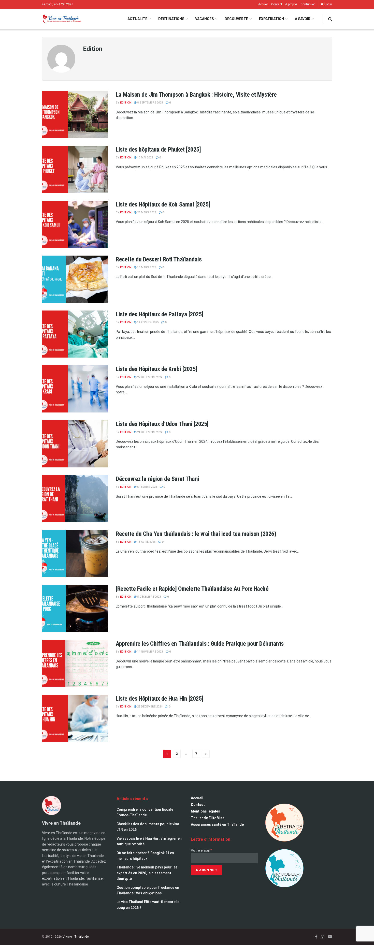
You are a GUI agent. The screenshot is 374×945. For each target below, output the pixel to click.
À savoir (302, 19)
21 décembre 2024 (149, 432)
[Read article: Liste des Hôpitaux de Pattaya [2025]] (75, 334)
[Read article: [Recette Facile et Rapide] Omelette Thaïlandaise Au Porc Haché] (75, 608)
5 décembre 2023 (148, 596)
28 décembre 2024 (149, 706)
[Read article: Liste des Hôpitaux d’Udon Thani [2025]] (75, 443)
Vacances (204, 19)
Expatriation (271, 19)
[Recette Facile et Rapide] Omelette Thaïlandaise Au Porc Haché (192, 588)
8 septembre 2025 (149, 102)
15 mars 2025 (146, 267)
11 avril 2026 (145, 541)
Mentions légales (205, 811)
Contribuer (307, 4)
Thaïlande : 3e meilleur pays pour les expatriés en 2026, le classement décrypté (147, 873)
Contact (276, 4)
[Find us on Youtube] (330, 937)
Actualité (137, 19)
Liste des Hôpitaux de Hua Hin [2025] (159, 698)
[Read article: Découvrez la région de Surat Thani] (75, 498)
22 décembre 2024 (149, 377)
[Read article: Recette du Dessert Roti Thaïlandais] (75, 279)
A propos (291, 4)
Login (328, 4)
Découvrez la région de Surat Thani (157, 478)
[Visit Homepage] (61, 18)
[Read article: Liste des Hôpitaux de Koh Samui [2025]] (75, 224)
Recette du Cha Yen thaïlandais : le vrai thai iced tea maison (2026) (196, 533)
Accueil (263, 4)
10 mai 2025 (144, 157)
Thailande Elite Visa (207, 818)
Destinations (171, 19)
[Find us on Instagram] (322, 937)
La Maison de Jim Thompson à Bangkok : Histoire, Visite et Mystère (196, 94)
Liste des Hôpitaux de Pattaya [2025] (159, 314)
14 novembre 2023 (149, 651)
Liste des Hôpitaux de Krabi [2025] (156, 369)
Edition (125, 102)
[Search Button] (330, 19)
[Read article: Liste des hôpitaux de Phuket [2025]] (75, 169)
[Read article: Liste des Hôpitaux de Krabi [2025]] (75, 388)
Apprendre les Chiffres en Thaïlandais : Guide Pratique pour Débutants (200, 643)
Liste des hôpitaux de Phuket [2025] (158, 149)
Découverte (236, 19)
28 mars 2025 (146, 212)
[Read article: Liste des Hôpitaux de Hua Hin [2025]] (75, 718)
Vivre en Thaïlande (76, 936)
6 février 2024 (146, 487)
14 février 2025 (147, 322)
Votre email (201, 850)
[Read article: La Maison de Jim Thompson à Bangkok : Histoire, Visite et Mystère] (75, 114)
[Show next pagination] (206, 754)
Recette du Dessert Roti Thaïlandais (159, 259)
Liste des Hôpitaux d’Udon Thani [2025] (162, 423)
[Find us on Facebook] (316, 937)
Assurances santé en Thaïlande (217, 824)
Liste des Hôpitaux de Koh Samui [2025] (163, 204)
